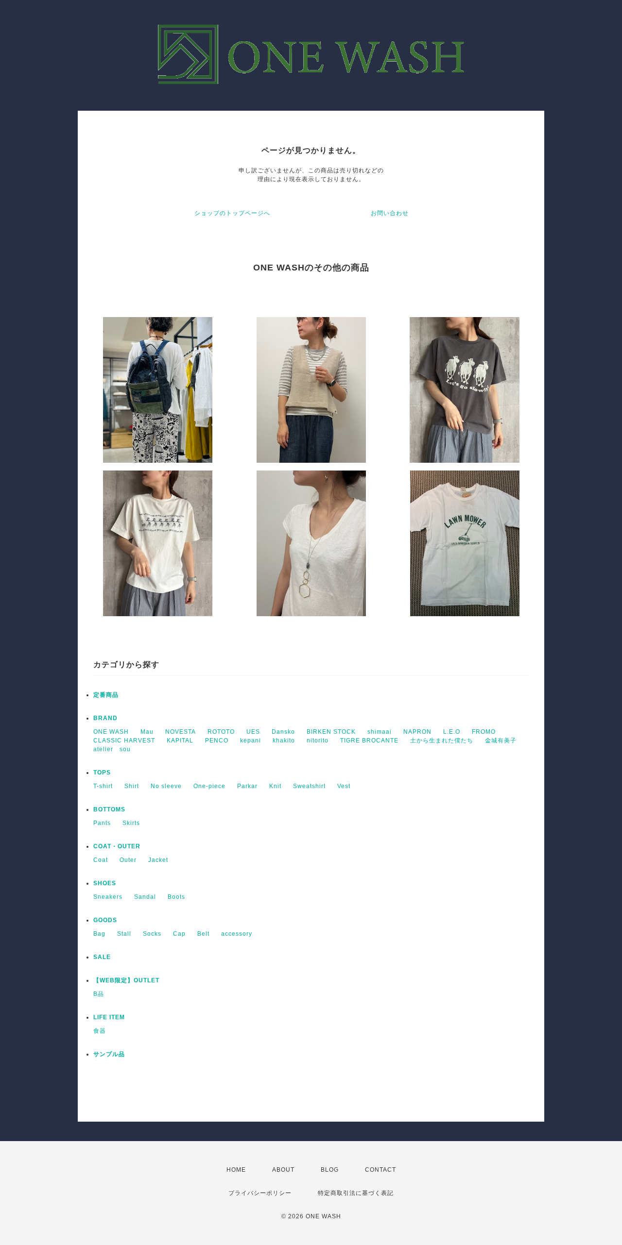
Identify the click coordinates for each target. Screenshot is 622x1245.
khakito (284, 740)
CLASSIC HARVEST (124, 740)
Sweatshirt (309, 786)
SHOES (104, 883)
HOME (236, 1169)
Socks (152, 933)
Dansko (283, 731)
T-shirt (103, 786)
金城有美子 (501, 740)
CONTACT (380, 1169)
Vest (343, 786)
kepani (250, 740)
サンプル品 (109, 1054)
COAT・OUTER (116, 846)
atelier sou (112, 749)
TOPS (102, 772)
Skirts (131, 823)
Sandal (145, 896)
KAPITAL (180, 740)
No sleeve (166, 786)
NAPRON (417, 731)
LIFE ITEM (109, 1017)
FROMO (484, 731)
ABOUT (283, 1169)
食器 (99, 1030)
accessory (236, 933)
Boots (176, 896)
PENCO (216, 740)
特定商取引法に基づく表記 (356, 1193)
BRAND (105, 718)
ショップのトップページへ (232, 213)
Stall (124, 933)
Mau (147, 731)
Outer (128, 860)
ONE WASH (111, 731)
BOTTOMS (109, 809)
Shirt (131, 786)
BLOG (330, 1169)
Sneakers (107, 896)
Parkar (247, 786)
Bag (99, 933)
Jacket (158, 860)
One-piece (209, 786)
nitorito (317, 740)
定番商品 (106, 694)
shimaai (379, 731)
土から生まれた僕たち (441, 740)
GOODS (105, 920)
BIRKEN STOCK (331, 731)
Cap (179, 933)
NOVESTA (180, 731)
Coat (100, 860)
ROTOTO (221, 731)
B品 (98, 994)
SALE (102, 957)
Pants (102, 823)
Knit (275, 786)
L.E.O (451, 731)
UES (253, 731)
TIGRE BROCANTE (369, 740)
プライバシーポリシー (260, 1193)
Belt (203, 933)
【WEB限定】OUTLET (126, 980)
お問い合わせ (390, 213)
